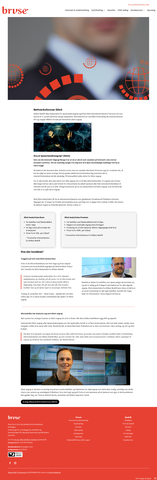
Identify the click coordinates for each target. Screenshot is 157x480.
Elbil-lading (123, 10)
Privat (130, 4)
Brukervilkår (12, 472)
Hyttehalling (97, 10)
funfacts (34, 440)
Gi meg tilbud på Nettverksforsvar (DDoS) (40, 402)
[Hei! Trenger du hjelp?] (155, 478)
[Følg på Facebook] (10, 463)
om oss (16, 440)
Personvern (22, 472)
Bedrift (137, 4)
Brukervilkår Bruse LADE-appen (78, 440)
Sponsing (151, 10)
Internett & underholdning (77, 10)
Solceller (111, 10)
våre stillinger (25, 440)
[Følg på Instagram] (15, 463)
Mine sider (145, 4)
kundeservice (12, 442)
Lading (128, 430)
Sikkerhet (128, 437)
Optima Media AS (54, 472)
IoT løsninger (128, 433)
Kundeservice (137, 10)
